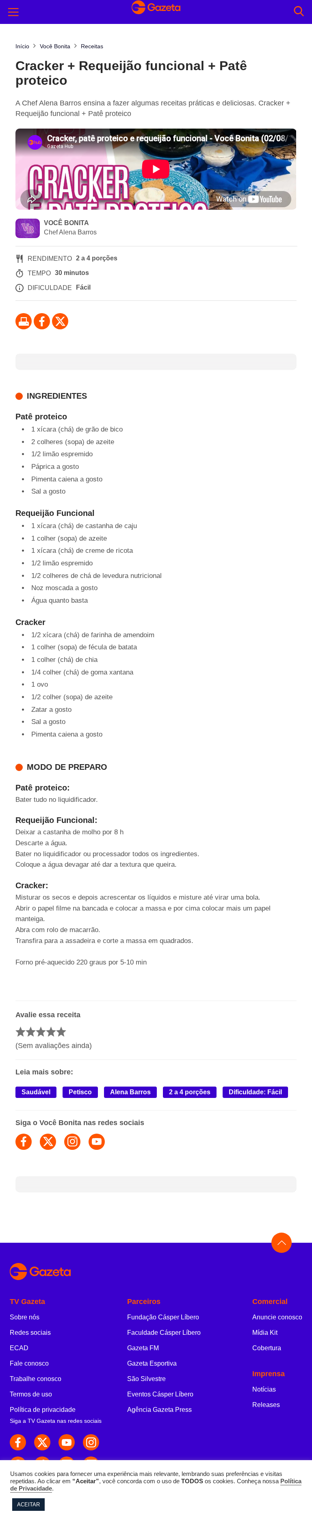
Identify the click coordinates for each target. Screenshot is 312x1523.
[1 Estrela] (20, 1032)
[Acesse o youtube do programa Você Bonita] (97, 1142)
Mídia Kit (264, 1332)
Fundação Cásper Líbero (163, 1317)
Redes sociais (30, 1332)
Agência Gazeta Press (159, 1409)
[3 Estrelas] (41, 1032)
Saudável (36, 1092)
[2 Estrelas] (31, 1032)
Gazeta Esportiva (152, 1363)
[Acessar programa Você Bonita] (27, 229)
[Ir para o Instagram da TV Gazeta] (91, 1442)
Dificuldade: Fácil (255, 1092)
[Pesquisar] (299, 12)
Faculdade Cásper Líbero (164, 1332)
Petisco (80, 1092)
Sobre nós (24, 1317)
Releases (266, 1404)
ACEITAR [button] (28, 1505)
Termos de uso (31, 1394)
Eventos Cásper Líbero (160, 1394)
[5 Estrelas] (61, 1032)
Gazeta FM (143, 1348)
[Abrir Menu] (13, 12)
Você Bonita (66, 222)
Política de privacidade (43, 1409)
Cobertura (266, 1348)
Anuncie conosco (277, 1317)
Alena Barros (130, 1092)
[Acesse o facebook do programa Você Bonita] (23, 1142)
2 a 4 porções (189, 1092)
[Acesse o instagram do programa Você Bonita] (72, 1142)
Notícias (264, 1389)
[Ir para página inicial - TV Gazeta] (156, 1272)
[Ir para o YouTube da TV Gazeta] (66, 1442)
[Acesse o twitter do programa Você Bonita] (48, 1142)
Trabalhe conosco (35, 1378)
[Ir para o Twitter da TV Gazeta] (60, 321)
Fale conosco (29, 1363)
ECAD (19, 1348)
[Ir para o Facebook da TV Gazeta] (42, 321)
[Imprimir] (23, 321)
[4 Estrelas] (51, 1032)
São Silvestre (146, 1378)
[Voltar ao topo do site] (281, 1243)
